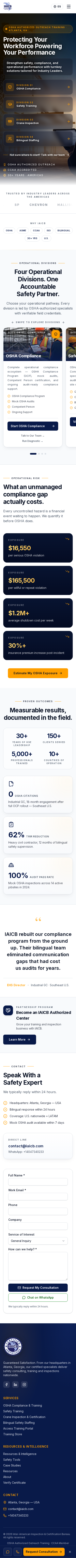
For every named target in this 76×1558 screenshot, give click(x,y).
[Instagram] (24, 1384)
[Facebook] (6, 1384)
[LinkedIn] (15, 1384)
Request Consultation (42, 1551)
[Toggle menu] (69, 6)
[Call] (18, 1552)
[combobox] (38, 1241)
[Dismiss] (70, 1552)
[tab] (33, 454)
